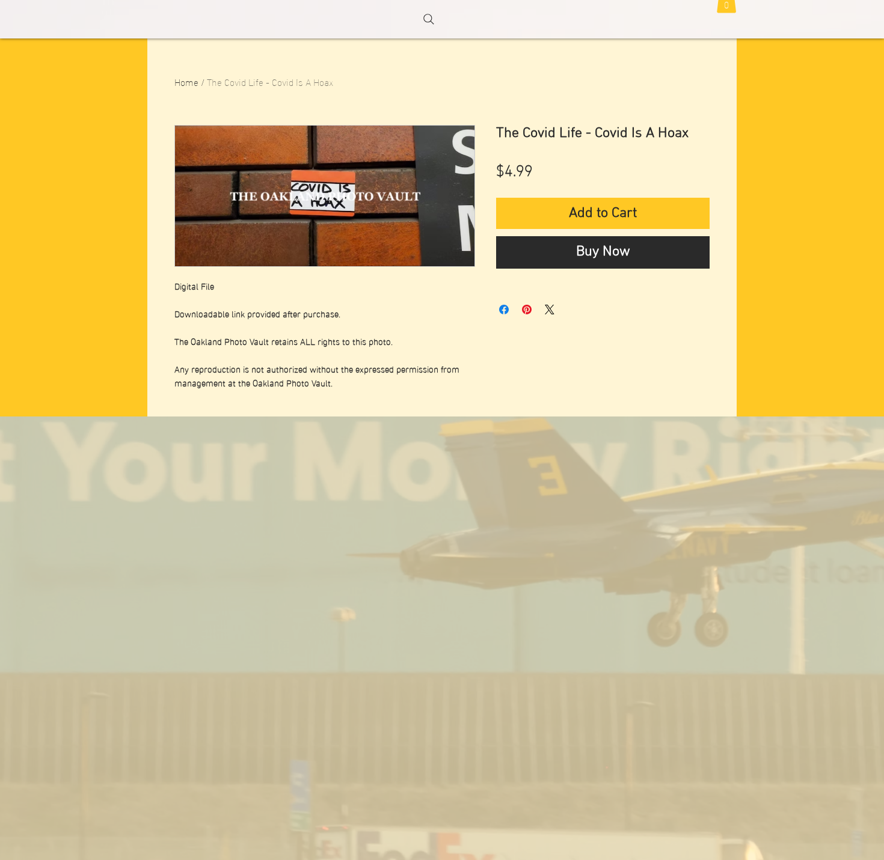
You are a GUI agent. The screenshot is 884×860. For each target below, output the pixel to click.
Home (186, 81)
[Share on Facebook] (504, 309)
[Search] (428, 19)
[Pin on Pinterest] (527, 309)
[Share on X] (549, 309)
